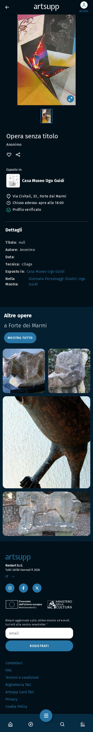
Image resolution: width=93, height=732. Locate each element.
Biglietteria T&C (18, 685)
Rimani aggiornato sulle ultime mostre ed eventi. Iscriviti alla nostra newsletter (37, 622)
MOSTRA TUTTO (20, 338)
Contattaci (14, 663)
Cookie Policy (16, 706)
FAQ (8, 670)
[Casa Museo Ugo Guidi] (13, 180)
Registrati (39, 646)
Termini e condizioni (22, 677)
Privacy (11, 699)
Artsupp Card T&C (19, 692)
